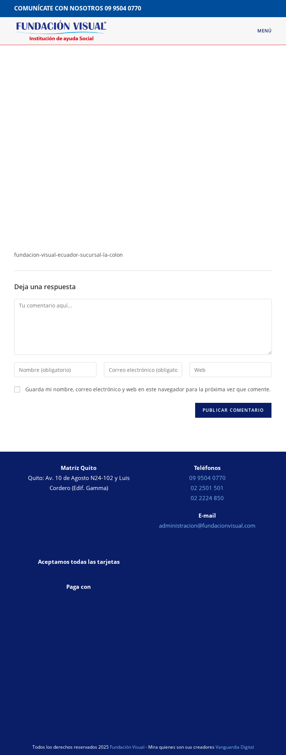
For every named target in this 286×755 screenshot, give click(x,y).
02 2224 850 (207, 498)
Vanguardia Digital (235, 747)
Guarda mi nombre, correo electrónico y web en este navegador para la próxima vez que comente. (148, 389)
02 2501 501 (207, 488)
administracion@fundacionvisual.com (207, 525)
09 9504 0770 (123, 8)
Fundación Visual (127, 747)
